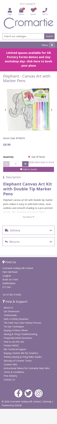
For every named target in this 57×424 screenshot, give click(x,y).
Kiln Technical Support (15, 349)
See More (27, 216)
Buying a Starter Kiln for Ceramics (21, 353)
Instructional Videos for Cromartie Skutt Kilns (27, 368)
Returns (13, 242)
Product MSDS (11, 345)
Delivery (14, 230)
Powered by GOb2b (12, 405)
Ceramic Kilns (10, 364)
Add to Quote (30, 169)
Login (10, 14)
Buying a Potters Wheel (16, 330)
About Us (8, 307)
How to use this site (14, 341)
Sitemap (47, 401)
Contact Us (9, 379)
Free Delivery (10, 375)
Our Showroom (11, 311)
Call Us (45, 14)
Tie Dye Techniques (14, 326)
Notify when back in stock (41, 162)
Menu (45, 45)
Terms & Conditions (14, 371)
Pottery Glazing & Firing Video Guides (23, 356)
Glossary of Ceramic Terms (18, 360)
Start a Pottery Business (16, 318)
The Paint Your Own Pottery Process (22, 322)
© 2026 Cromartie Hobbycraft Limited (21, 401)
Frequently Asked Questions (18, 337)
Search (49, 36)
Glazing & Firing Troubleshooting (20, 334)
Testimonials (10, 315)
